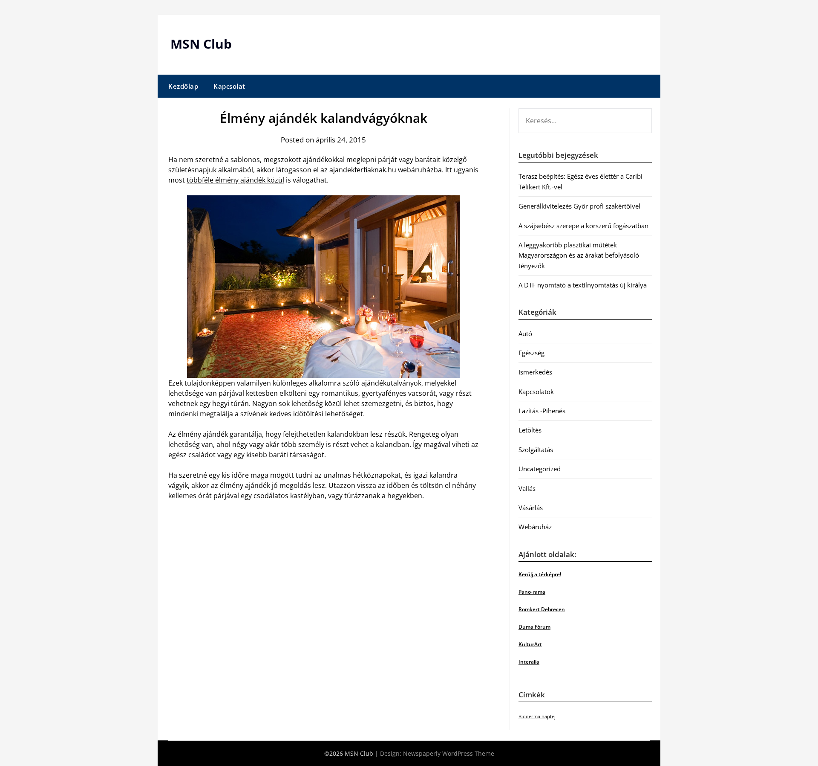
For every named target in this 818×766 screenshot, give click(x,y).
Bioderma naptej (537, 717)
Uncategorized (539, 468)
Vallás (527, 488)
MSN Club (201, 43)
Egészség (531, 352)
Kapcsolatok (536, 391)
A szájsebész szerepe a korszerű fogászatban (583, 225)
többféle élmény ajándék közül (235, 180)
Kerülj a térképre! (539, 574)
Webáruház (535, 526)
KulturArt (530, 644)
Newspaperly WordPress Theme (448, 753)
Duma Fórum (534, 626)
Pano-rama (531, 591)
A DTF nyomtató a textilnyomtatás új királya (582, 285)
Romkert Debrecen (541, 609)
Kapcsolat (229, 86)
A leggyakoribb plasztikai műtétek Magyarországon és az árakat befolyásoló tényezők (578, 255)
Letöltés (529, 430)
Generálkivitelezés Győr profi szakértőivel (579, 206)
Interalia (528, 661)
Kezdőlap (183, 86)
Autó (525, 333)
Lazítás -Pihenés (541, 410)
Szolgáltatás (535, 449)
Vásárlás (530, 507)
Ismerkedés (535, 372)
